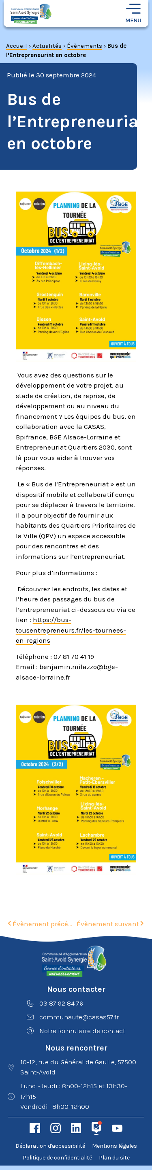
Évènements (84, 45)
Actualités (47, 45)
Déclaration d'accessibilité (50, 1145)
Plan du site (114, 1157)
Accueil (16, 45)
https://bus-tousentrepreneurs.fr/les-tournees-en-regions (71, 630)
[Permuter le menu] (133, 14)
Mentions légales (114, 1145)
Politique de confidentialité (57, 1157)
